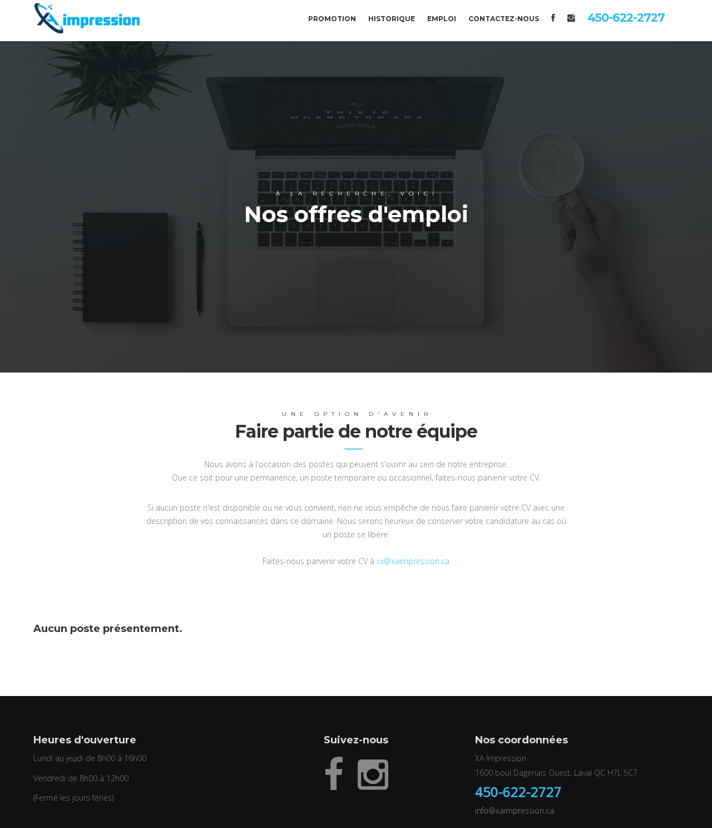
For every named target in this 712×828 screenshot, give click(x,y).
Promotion (332, 18)
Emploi (441, 18)
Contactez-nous (503, 18)
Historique (391, 18)
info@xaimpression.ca (514, 810)
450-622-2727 (518, 791)
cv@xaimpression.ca (413, 561)
